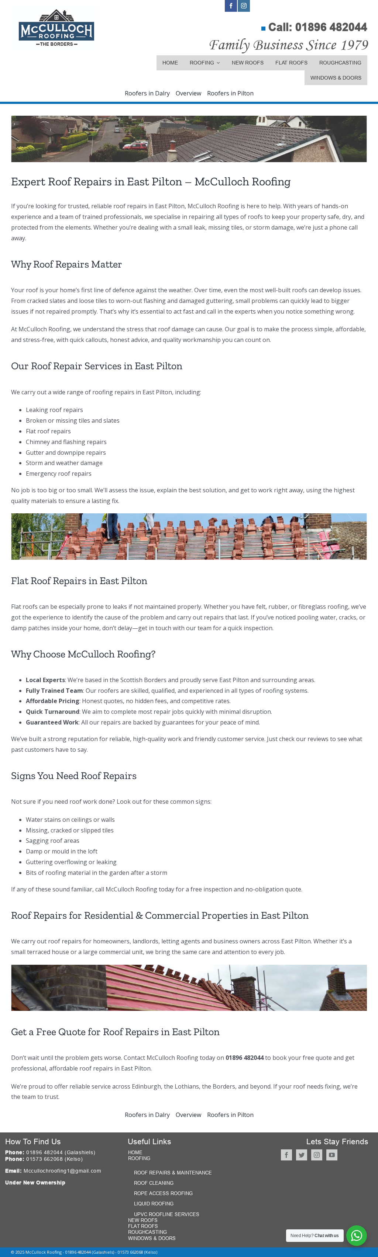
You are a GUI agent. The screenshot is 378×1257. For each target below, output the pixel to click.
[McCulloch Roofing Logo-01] (56, 8)
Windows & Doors (152, 1238)
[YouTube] (331, 1154)
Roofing (139, 1158)
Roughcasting (147, 1232)
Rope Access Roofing (163, 1193)
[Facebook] (286, 1154)
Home (135, 1152)
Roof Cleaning (153, 1183)
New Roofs (143, 1220)
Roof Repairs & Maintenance (173, 1173)
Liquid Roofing (153, 1204)
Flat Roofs (143, 1226)
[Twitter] (301, 1154)
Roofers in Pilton (230, 93)
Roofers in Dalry (147, 93)
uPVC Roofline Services (166, 1214)
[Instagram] (316, 1154)
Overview (188, 93)
